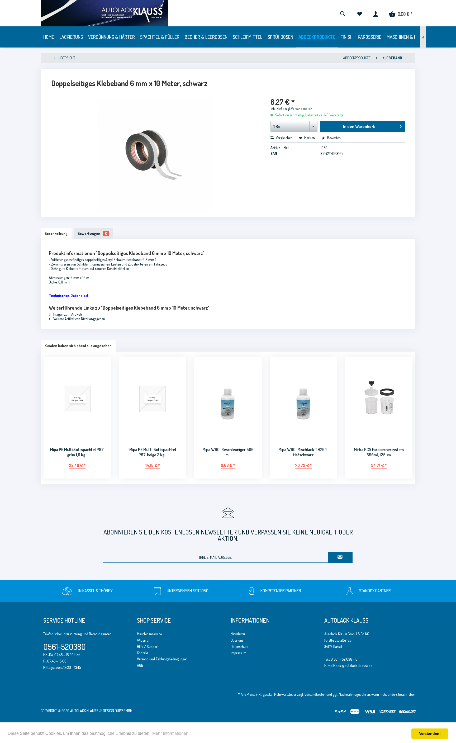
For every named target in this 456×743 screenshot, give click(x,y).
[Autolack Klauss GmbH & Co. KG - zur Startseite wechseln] (143, 13)
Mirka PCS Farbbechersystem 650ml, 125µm (379, 452)
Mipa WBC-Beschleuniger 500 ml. (228, 452)
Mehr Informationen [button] (170, 733)
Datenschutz (239, 646)
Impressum (238, 653)
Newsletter (238, 634)
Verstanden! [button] (430, 733)
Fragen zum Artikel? (67, 314)
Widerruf (143, 640)
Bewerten (333, 137)
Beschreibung (56, 233)
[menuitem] (342, 13)
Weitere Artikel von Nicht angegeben (79, 318)
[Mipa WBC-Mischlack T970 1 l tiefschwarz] (303, 398)
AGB (140, 665)
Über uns (237, 640)
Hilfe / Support (148, 646)
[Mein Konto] (375, 13)
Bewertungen (92, 233)
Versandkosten (315, 694)
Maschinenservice (149, 634)
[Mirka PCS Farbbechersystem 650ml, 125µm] (378, 398)
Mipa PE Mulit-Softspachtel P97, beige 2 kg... (152, 452)
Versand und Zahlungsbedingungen (162, 659)
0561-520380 (64, 647)
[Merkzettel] (359, 13)
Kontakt (142, 653)
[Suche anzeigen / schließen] (342, 13)
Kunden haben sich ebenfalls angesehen (78, 345)
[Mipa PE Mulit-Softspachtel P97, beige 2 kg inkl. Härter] (153, 398)
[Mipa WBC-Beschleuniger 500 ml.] (228, 398)
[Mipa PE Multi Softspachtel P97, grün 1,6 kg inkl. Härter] (77, 398)
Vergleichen (283, 137)
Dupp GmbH (123, 710)
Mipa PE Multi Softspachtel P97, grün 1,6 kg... (77, 452)
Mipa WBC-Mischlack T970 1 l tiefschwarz (303, 452)
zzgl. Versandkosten (298, 109)
